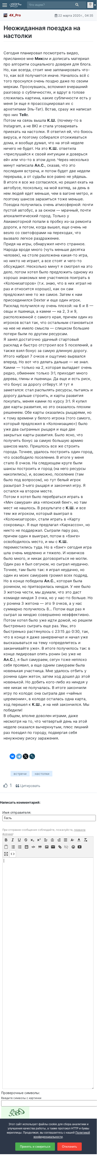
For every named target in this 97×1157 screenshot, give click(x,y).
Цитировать (29, 786)
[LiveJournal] (32, 756)
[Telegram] (19, 756)
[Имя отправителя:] (49, 818)
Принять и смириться (35, 1146)
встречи (20, 774)
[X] (25, 756)
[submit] (76, 5)
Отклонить (69, 1146)
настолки (42, 774)
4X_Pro (15, 15)
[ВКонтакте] (12, 756)
